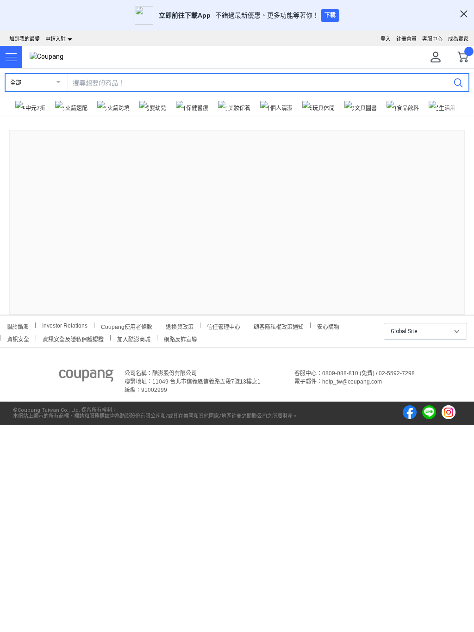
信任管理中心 (223, 326)
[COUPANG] (86, 377)
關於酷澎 (17, 326)
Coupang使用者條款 (126, 326)
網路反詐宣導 (180, 338)
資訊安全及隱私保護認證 (73, 338)
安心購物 (328, 326)
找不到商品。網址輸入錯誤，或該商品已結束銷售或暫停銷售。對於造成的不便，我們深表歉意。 (237, 215)
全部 (15, 83)
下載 (330, 15)
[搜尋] (458, 82)
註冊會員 (406, 39)
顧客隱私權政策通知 (279, 326)
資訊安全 (18, 338)
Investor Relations (64, 325)
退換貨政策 (179, 326)
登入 (385, 39)
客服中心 (432, 39)
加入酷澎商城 (133, 338)
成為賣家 (458, 39)
